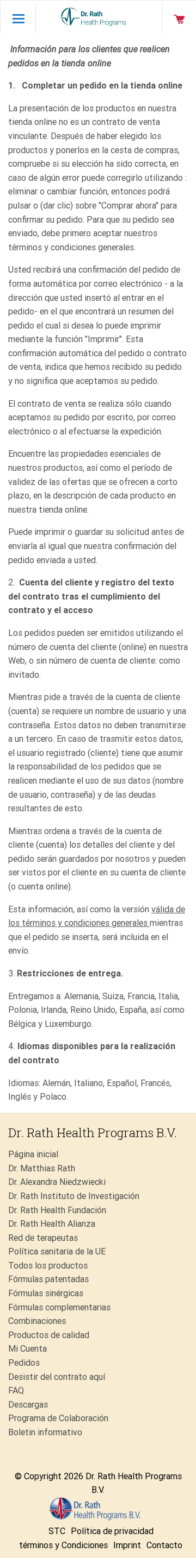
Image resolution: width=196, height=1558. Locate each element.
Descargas (28, 1404)
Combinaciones (37, 1321)
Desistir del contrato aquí (56, 1377)
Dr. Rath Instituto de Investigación (73, 1196)
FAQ (16, 1390)
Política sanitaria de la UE (57, 1251)
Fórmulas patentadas (48, 1279)
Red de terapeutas (43, 1238)
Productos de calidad (48, 1335)
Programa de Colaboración (58, 1418)
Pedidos (24, 1363)
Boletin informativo (45, 1432)
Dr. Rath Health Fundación (57, 1210)
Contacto (164, 1545)
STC (56, 1531)
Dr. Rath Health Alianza (51, 1224)
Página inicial (33, 1154)
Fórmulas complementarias (59, 1307)
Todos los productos (48, 1265)
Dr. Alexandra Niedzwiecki (57, 1182)
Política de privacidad (112, 1531)
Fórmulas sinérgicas (45, 1293)
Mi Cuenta (27, 1348)
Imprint (127, 1545)
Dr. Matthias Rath (41, 1168)
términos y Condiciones (63, 1545)
